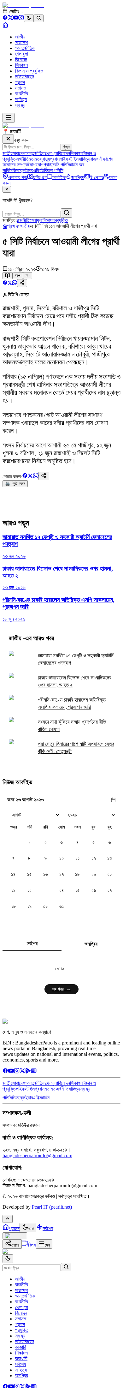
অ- (28, 275)
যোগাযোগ (36, 164)
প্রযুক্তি (61, 220)
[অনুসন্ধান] (66, 1267)
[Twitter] (22, 1071)
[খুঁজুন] (66, 213)
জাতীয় (20, 36)
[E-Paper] (34, 1071)
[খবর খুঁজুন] (39, 18)
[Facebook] (5, 18)
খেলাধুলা (21, 54)
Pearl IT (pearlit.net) (52, 1207)
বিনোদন (21, 59)
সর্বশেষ (107, 159)
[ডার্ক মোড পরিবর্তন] (8, 1258)
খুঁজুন (66, 147)
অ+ (17, 275)
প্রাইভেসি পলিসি (57, 164)
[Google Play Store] (28, 1071)
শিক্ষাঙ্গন (21, 65)
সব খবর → (61, 989)
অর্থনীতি (21, 93)
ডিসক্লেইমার (22, 170)
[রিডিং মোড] (8, 275)
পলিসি (7, 1097)
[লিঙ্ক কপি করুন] (43, 476)
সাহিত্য (21, 99)
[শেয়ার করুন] (22, 283)
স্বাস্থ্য (20, 105)
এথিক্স (37, 1097)
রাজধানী (96, 159)
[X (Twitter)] (10, 18)
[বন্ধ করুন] (8, 139)
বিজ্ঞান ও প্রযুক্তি (29, 71)
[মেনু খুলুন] (9, 118)
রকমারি (20, 1347)
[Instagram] (21, 18)
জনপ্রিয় (91, 944)
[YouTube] (16, 18)
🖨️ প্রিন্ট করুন (15, 483)
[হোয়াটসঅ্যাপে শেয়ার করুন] (14, 283)
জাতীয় (25, 226)
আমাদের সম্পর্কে (15, 164)
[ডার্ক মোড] (29, 18)
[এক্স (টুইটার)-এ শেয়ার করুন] (10, 283)
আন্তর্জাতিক (25, 48)
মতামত (20, 88)
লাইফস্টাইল (24, 76)
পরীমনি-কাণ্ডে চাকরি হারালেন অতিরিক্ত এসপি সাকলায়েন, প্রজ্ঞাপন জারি (72, 703)
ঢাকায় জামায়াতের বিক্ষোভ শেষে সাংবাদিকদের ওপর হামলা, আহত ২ (74, 681)
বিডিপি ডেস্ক (18, 294)
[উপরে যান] (8, 1219)
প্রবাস (20, 82)
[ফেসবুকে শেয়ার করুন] (5, 283)
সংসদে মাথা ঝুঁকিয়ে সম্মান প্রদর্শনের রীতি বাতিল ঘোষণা (72, 725)
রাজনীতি (23, 220)
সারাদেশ (21, 42)
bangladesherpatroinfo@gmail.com (37, 1155)
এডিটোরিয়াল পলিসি (48, 170)
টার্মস (46, 1097)
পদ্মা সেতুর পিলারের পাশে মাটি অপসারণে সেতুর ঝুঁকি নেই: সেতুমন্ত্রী (76, 747)
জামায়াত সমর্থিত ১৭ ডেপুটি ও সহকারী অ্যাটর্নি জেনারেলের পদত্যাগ (76, 659)
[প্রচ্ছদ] (5, 26)
